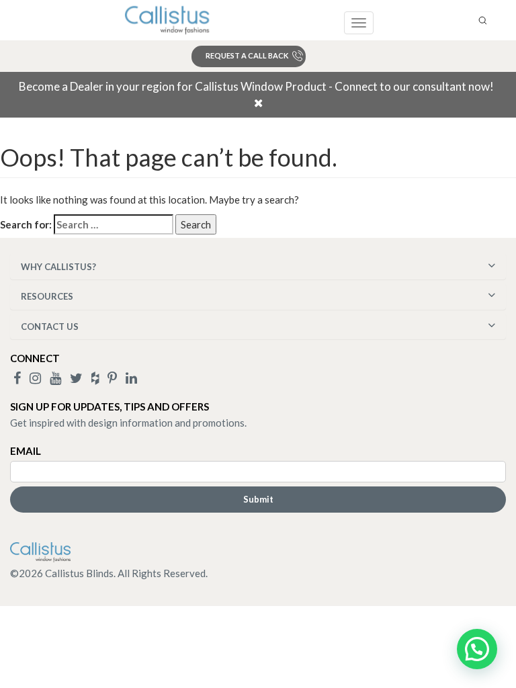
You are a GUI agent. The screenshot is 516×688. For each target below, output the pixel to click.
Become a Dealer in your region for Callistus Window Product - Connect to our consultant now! (256, 86)
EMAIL (25, 451)
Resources (47, 296)
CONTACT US (50, 326)
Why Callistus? (58, 266)
